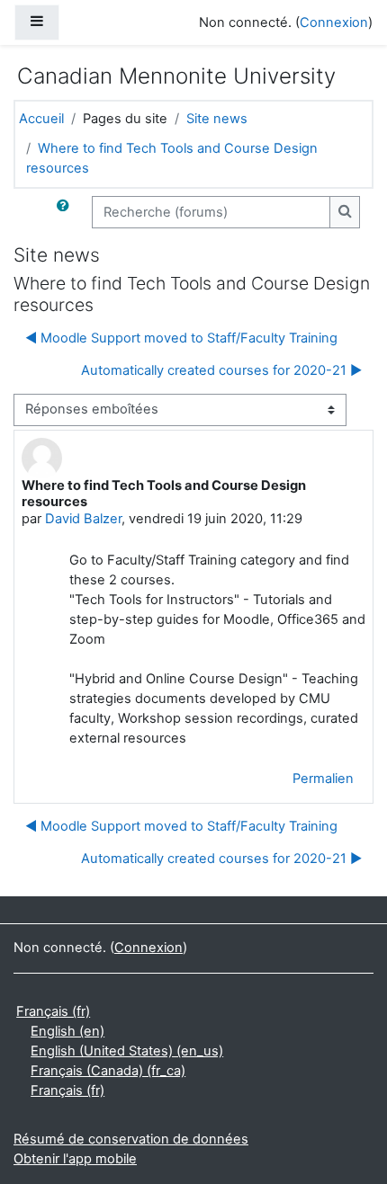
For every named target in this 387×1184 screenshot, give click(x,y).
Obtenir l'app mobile (75, 1159)
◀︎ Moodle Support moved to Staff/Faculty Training (181, 338)
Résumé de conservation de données (131, 1139)
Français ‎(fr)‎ (53, 1011)
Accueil (41, 119)
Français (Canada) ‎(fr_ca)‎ (108, 1071)
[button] (66, 212)
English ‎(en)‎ (67, 1031)
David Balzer (83, 519)
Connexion (334, 22)
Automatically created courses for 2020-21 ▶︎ (221, 370)
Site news (217, 119)
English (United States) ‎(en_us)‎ (127, 1051)
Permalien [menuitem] (323, 778)
